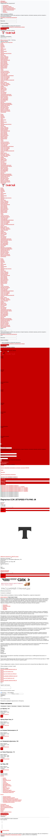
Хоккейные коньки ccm (8, 792)
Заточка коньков (7, 796)
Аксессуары (3, 55)
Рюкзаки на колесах (5, 72)
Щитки (2, 50)
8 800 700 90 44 (4, 597)
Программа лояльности (8, 7)
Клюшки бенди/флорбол (6, 104)
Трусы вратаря (3, 61)
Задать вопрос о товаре (12, 597)
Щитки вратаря (4, 63)
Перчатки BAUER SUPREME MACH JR (8, 676)
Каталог (2, 775)
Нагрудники (3, 48)
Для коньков (3, 92)
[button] (25, 558)
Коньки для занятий (5, 109)
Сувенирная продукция (5, 94)
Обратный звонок (4, 814)
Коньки (2, 44)
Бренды (5, 786)
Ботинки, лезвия (4, 108)
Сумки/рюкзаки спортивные (7, 75)
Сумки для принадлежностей (7, 79)
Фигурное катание (4, 178)
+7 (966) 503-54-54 (4, 746)
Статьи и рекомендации (8, 9)
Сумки (1, 140)
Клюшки (2, 45)
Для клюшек (3, 89)
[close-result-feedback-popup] (1, 696)
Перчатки (2, 46)
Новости (2, 809)
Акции (1, 810)
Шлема (2, 52)
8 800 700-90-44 (4, 40)
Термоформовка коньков (9, 802)
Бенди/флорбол (4, 170)
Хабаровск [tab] (20, 706)
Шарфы (2, 86)
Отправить (3, 695)
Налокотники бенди (5, 105)
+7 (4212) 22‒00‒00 (4, 758)
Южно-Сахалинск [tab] (26, 706)
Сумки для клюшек (5, 76)
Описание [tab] (5, 604)
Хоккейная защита (7, 790)
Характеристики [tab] (6, 606)
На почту (4, 692)
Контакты (5, 12)
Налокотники (3, 51)
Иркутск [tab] (9, 706)
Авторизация (3, 29)
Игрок (1, 114)
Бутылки (2, 91)
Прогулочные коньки (5, 110)
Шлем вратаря (3, 62)
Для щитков (3, 93)
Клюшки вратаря (4, 57)
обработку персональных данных (17, 26)
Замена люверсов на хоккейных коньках (12, 799)
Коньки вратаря (4, 58)
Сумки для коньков (5, 77)
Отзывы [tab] (5, 607)
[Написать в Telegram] (4, 42)
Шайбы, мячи (3, 88)
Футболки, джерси (4, 83)
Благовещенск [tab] (3, 706)
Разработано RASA (4, 830)
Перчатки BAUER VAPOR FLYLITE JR (8, 669)
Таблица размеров (4, 570)
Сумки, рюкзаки (4, 85)
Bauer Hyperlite (6, 787)
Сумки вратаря (3, 74)
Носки (1, 68)
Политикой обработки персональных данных (11, 834)
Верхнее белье (3, 65)
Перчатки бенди (4, 106)
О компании (6, 5)
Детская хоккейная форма (9, 791)
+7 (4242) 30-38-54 (4, 769)
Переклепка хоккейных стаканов (10, 798)
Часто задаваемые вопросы (9, 8)
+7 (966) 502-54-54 (4, 736)
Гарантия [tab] (5, 609)
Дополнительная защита (6, 95)
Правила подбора (4, 571)
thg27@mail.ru (3, 2)
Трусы (1, 47)
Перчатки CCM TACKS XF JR (6, 671)
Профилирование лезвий (9, 797)
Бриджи (2, 102)
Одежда (2, 151)
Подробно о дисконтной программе (8, 17)
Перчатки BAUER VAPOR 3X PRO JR (8, 680)
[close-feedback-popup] (1, 682)
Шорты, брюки (3, 66)
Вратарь (2, 125)
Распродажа (3, 182)
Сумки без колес (4, 73)
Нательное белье (4, 135)
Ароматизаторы (4, 96)
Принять (2, 835)
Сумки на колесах (4, 71)
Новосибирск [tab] (14, 706)
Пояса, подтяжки (4, 97)
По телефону (11, 692)
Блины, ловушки (4, 56)
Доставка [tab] (5, 608)
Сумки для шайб (4, 78)
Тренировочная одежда (5, 53)
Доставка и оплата (7, 6)
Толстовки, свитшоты (5, 84)
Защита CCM (6, 789)
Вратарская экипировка (5, 103)
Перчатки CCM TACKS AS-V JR (7, 678)
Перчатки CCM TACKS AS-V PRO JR (8, 673)
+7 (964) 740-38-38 (4, 725)
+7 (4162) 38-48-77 (4, 714)
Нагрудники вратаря (5, 60)
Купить (2, 670)
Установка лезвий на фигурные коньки (12, 800)
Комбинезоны (3, 67)
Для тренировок (4, 98)
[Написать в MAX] (10, 42)
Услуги (4, 10)
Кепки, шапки (3, 82)
